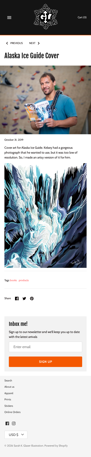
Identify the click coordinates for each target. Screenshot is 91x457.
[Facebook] (7, 424)
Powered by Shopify (56, 445)
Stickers (8, 405)
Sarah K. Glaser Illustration (28, 445)
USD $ (13, 435)
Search (8, 380)
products (24, 280)
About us (9, 386)
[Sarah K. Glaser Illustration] (45, 17)
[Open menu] (9, 17)
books (13, 280)
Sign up (45, 362)
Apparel (8, 393)
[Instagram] (13, 424)
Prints (7, 399)
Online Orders (12, 412)
